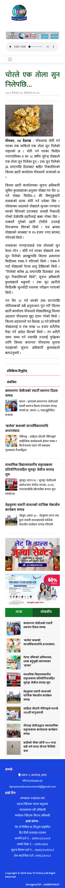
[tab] (19, 612)
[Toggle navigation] (10, 59)
